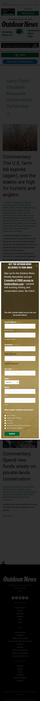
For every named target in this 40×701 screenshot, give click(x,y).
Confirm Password (11, 364)
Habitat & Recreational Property (18, 426)
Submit (12, 434)
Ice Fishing (11, 415)
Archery (10, 420)
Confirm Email (10, 339)
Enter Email (9, 330)
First (6, 396)
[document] (20, 350)
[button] (37, 266)
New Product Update (14, 428)
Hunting (10, 423)
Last (6, 405)
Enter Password (10, 354)
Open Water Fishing (14, 418)
